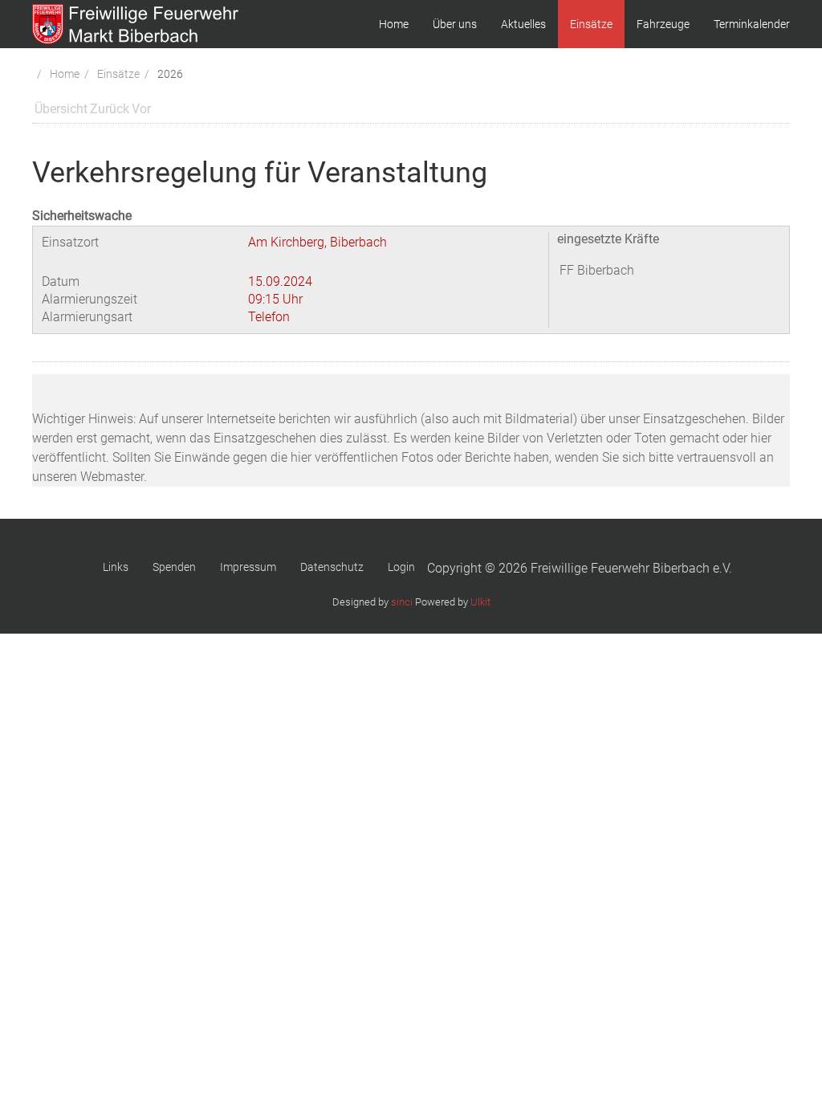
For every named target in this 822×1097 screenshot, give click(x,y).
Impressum (248, 567)
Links (115, 567)
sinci (402, 602)
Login (401, 567)
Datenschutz (332, 567)
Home (394, 24)
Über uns (455, 24)
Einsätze (591, 24)
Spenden (174, 567)
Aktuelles (523, 24)
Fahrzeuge (663, 24)
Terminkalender (752, 24)
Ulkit (480, 602)
